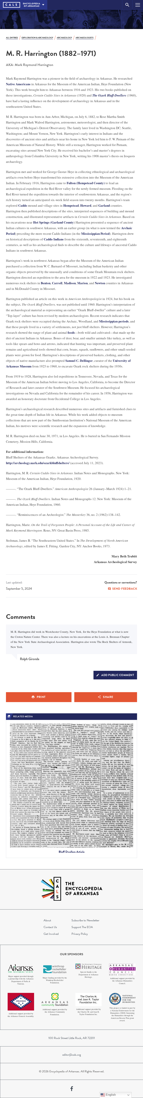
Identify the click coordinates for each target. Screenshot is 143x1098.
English (110, 1094)
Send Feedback (124, 588)
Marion (82, 283)
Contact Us (50, 927)
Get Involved (51, 934)
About (47, 920)
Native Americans (18, 84)
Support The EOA (82, 927)
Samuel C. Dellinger (79, 360)
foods (71, 332)
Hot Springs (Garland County (53, 222)
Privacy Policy (80, 934)
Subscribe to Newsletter (85, 920)
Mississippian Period (95, 233)
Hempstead (71, 205)
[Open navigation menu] (137, 5)
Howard (85, 205)
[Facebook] (72, 1089)
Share (108, 697)
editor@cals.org (71, 1054)
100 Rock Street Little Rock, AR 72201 (71, 1038)
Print (41, 697)
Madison (70, 283)
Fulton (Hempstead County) (86, 183)
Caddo (22, 205)
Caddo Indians (54, 239)
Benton (45, 283)
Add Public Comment (117, 675)
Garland (104, 205)
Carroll (57, 283)
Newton (100, 283)
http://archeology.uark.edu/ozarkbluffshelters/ (37, 463)
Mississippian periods (114, 321)
